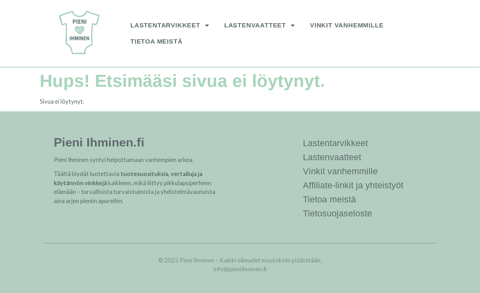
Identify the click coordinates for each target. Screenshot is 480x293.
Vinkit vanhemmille (346, 25)
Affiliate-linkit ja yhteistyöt (353, 185)
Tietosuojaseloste (337, 213)
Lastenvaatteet (255, 25)
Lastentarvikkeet (165, 25)
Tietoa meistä (156, 41)
